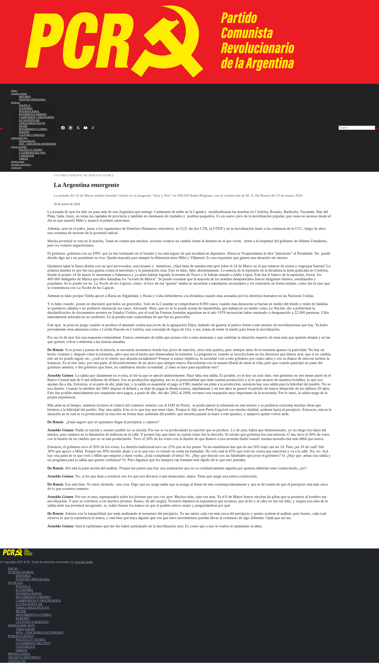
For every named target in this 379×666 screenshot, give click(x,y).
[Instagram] (70, 128)
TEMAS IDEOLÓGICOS (32, 123)
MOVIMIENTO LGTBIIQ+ (33, 129)
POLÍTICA (24, 105)
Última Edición (27, 141)
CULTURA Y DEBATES (32, 135)
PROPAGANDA (17, 162)
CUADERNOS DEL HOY (32, 152)
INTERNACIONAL (29, 111)
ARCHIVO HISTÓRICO (21, 165)
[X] (78, 128)
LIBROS (23, 158)
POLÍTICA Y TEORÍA (30, 150)
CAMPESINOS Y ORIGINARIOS (36, 117)
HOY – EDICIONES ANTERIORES (37, 144)
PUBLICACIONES (19, 147)
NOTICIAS (15, 103)
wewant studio (84, 562)
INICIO (14, 91)
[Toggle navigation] (1, 128)
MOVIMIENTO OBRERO (33, 114)
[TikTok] (93, 128)
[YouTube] (85, 128)
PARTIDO (24, 132)
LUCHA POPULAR (29, 120)
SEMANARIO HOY (19, 138)
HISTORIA (25, 96)
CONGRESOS (26, 155)
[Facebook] (63, 128)
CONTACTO (16, 168)
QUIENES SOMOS (19, 94)
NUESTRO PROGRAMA (32, 99)
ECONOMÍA (26, 108)
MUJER (23, 126)
